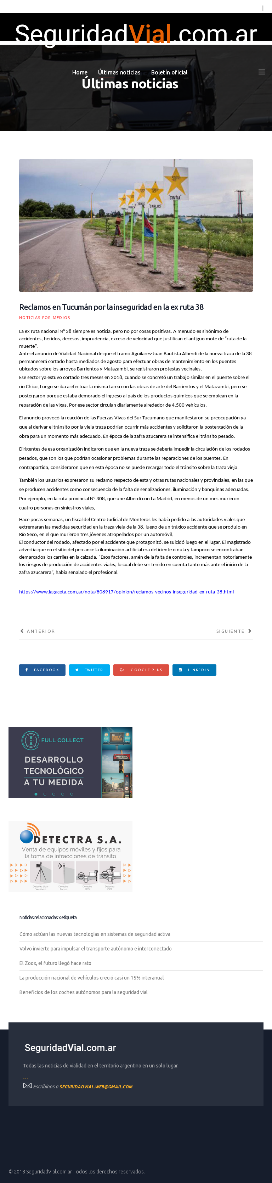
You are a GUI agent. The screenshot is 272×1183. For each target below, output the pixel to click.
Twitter (93, 670)
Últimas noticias (119, 72)
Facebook (46, 670)
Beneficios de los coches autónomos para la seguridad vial (83, 992)
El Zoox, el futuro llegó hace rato (55, 963)
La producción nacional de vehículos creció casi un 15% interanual (91, 978)
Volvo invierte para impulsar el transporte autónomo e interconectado (95, 949)
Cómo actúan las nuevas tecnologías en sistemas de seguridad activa (94, 934)
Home (80, 72)
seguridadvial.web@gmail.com (96, 1086)
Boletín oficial (169, 72)
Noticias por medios (44, 318)
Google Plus (146, 670)
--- (25, 1078)
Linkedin (198, 670)
